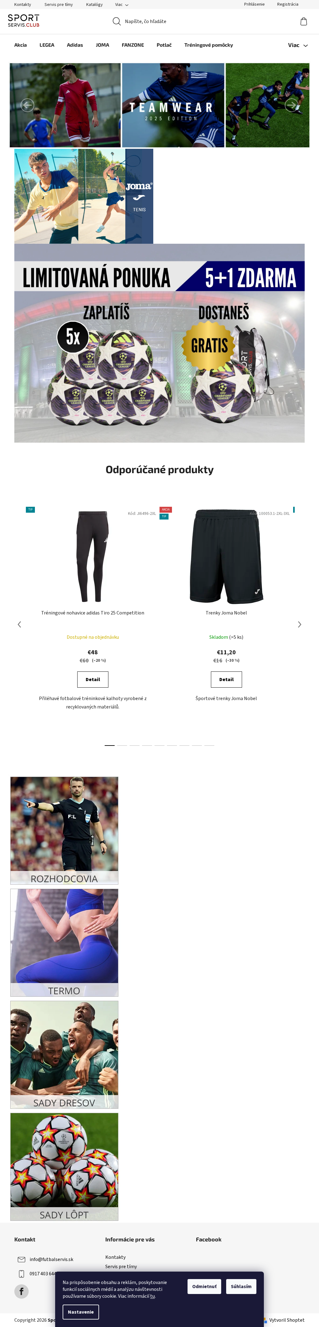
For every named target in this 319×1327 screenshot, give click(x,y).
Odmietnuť (204, 1286)
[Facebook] (21, 1291)
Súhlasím (241, 1286)
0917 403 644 (43, 1273)
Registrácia (287, 4)
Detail (93, 679)
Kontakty (22, 5)
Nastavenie (81, 1312)
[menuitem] (20, 44)
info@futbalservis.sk (51, 1259)
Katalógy (94, 5)
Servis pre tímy (59, 5)
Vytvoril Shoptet (287, 1320)
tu (152, 1296)
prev (19, 624)
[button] (27, 105)
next (300, 624)
